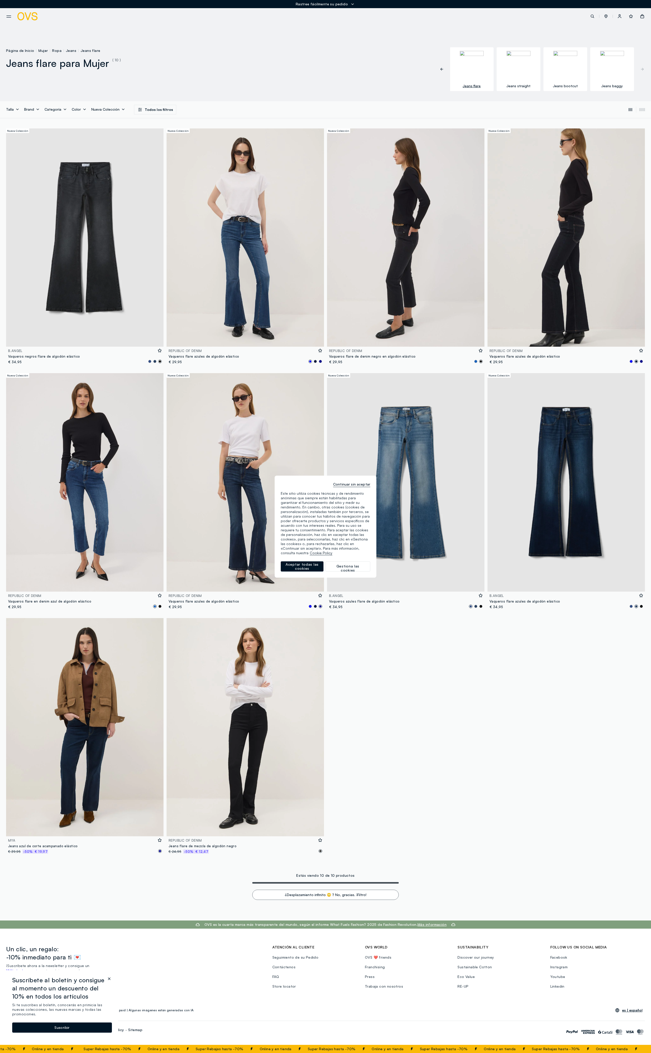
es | (632, 1010)
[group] (472, 69)
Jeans (71, 50)
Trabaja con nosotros (384, 986)
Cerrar (637, 1049)
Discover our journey (475, 957)
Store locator (284, 986)
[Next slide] (639, 69)
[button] (606, 16)
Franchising (375, 967)
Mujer (43, 50)
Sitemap (135, 1030)
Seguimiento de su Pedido (295, 957)
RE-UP (462, 986)
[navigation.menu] (8, 16)
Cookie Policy (321, 553)
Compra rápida (84, 339)
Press (370, 976)
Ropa (57, 50)
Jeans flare (90, 50)
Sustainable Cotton (474, 967)
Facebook (558, 957)
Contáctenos (283, 967)
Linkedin (557, 986)
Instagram (559, 967)
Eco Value (466, 976)
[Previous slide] (444, 69)
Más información (432, 924)
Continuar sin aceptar (351, 484)
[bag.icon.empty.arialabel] (642, 16)
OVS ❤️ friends (378, 957)
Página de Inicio (20, 50)
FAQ (275, 976)
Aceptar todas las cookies (302, 566)
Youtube (557, 976)
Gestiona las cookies (347, 568)
